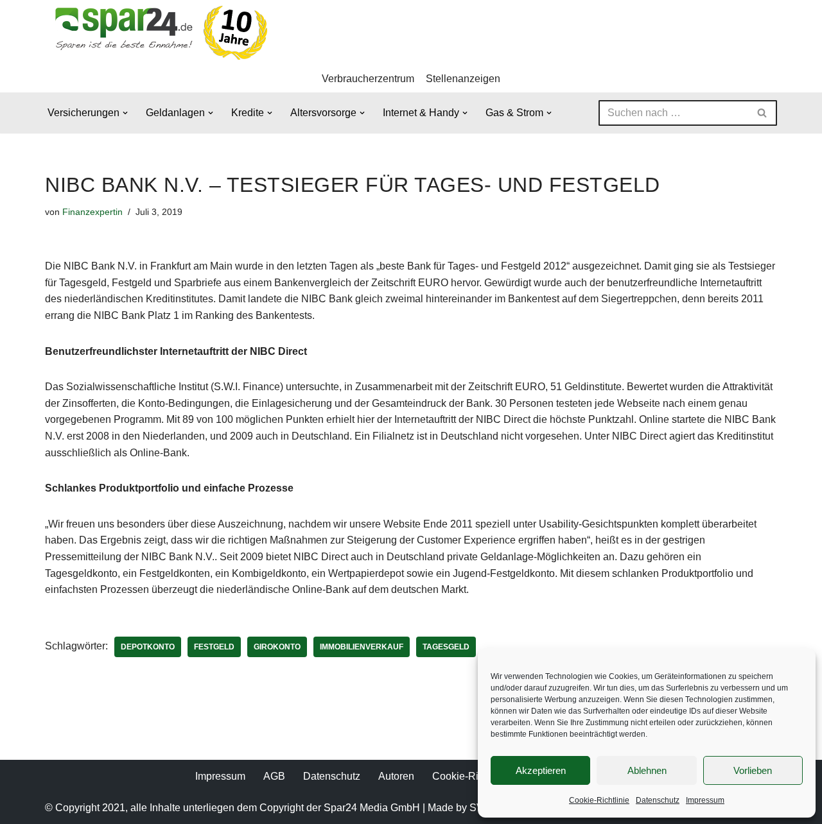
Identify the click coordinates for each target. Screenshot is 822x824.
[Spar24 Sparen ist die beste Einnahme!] (157, 32)
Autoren (396, 776)
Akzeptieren (541, 770)
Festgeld (214, 646)
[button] (125, 113)
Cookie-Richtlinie (599, 800)
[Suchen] (762, 113)
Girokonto (277, 646)
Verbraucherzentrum (368, 78)
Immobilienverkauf (361, 646)
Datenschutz (657, 800)
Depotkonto (148, 646)
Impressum (705, 800)
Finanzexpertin (92, 212)
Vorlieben (752, 770)
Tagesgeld (446, 646)
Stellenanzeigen (463, 78)
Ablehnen (647, 770)
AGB (274, 776)
